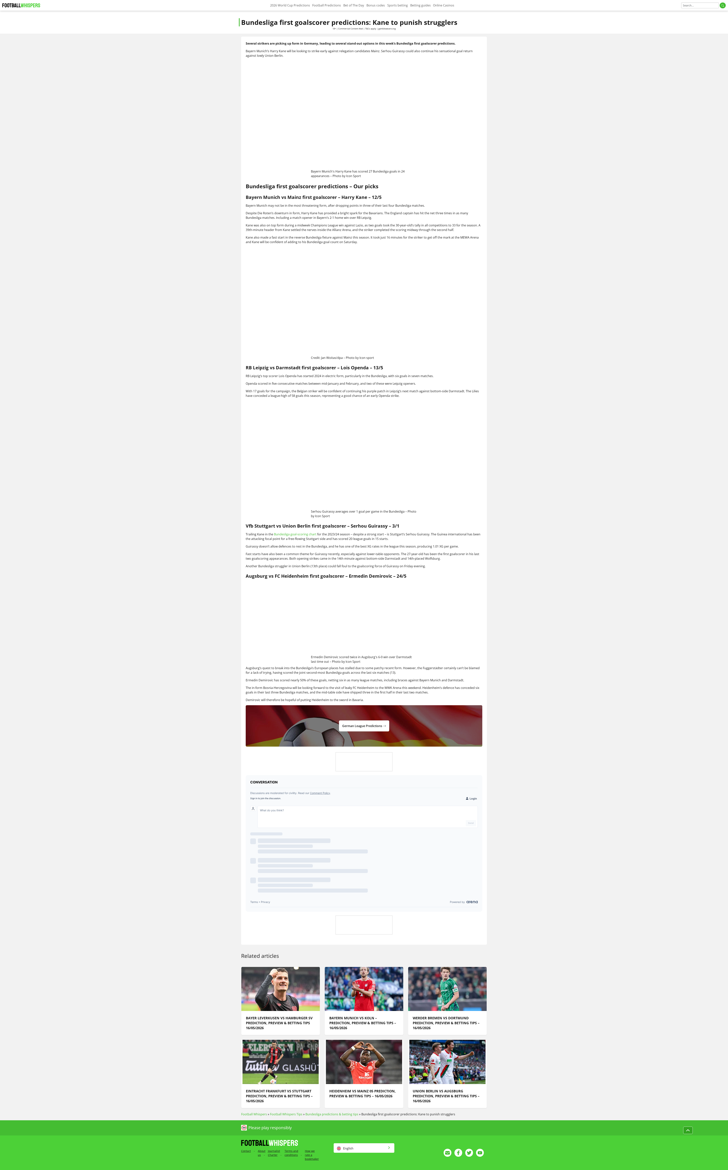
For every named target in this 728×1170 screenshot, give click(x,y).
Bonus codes (375, 5)
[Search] (723, 5)
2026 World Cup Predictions (290, 5)
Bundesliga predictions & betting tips (331, 1114)
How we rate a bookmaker (312, 1155)
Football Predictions (326, 5)
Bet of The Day (353, 5)
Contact (246, 1151)
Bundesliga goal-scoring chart (295, 534)
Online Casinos (443, 5)
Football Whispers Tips (286, 1114)
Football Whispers (254, 1114)
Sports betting (397, 5)
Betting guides (420, 5)
